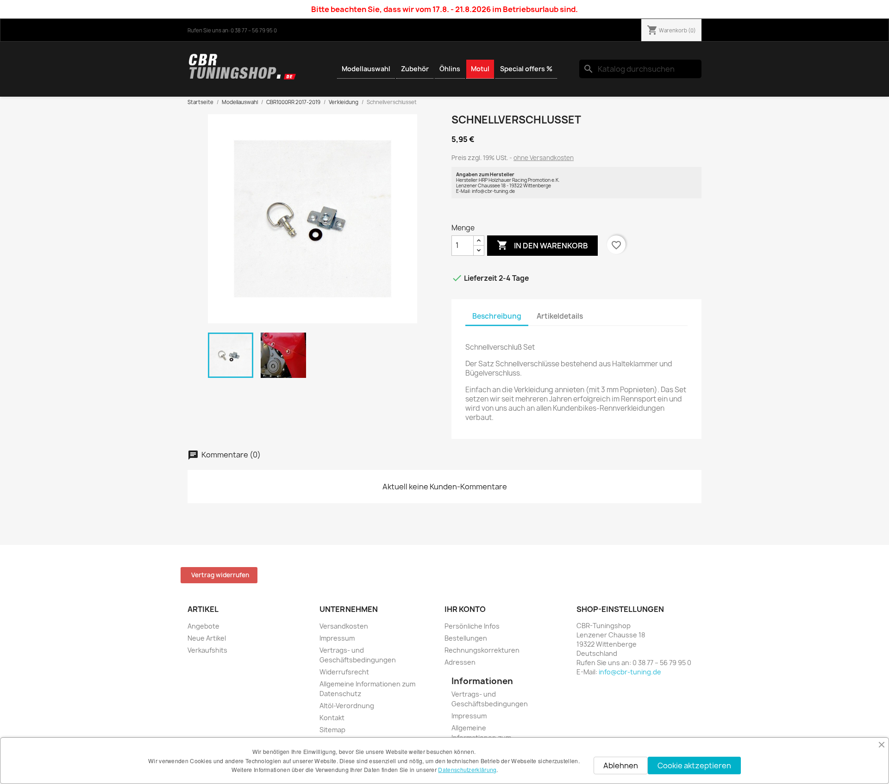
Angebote (203, 626)
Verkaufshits (207, 650)
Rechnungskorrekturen (482, 650)
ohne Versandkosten (543, 158)
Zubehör (415, 68)
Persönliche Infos (472, 626)
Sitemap (332, 729)
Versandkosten (343, 626)
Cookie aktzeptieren (694, 765)
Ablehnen (620, 765)
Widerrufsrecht (344, 671)
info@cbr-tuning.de (630, 671)
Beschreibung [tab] (496, 316)
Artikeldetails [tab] (560, 316)
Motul (480, 68)
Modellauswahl (366, 68)
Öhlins (449, 68)
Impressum (337, 638)
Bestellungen (465, 638)
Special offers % (526, 68)
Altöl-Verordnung (346, 705)
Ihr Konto (465, 609)
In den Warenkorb (542, 245)
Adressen (460, 662)
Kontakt (331, 717)
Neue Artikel (207, 638)
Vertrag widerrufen (220, 575)
